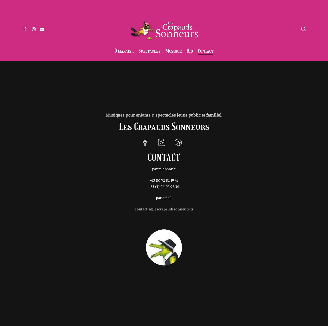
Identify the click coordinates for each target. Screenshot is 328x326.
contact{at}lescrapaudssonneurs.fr (164, 209)
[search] (303, 28)
